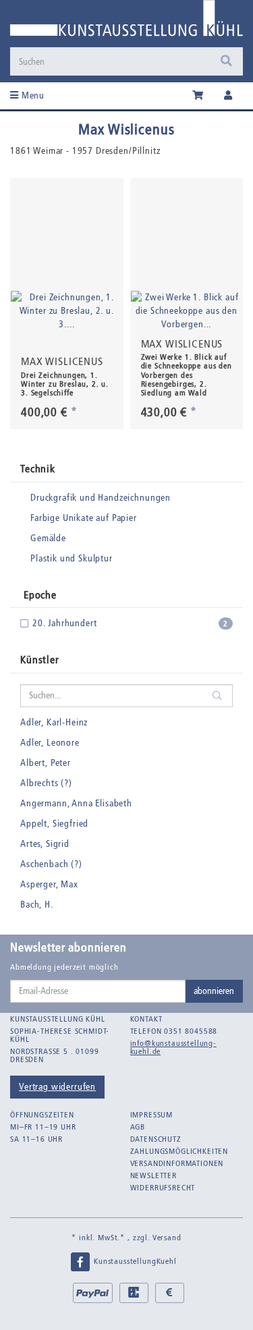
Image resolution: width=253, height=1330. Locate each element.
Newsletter (153, 1175)
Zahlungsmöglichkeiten (179, 1151)
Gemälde (48, 538)
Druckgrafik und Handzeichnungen (100, 497)
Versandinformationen (177, 1163)
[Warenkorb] (198, 95)
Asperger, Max (49, 884)
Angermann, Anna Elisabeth (76, 803)
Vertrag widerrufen (57, 1086)
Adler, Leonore (50, 742)
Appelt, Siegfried (54, 823)
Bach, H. (36, 904)
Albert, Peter (45, 763)
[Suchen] (226, 61)
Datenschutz (155, 1139)
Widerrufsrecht (163, 1188)
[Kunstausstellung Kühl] (126, 23)
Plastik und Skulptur (71, 558)
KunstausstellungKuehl (133, 1261)
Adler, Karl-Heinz (54, 722)
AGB (138, 1127)
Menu (32, 95)
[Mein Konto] (228, 95)
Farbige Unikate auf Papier (83, 518)
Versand (166, 1237)
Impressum (151, 1115)
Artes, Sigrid (44, 844)
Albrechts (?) (46, 783)
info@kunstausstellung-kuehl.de (173, 1047)
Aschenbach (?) (51, 864)
